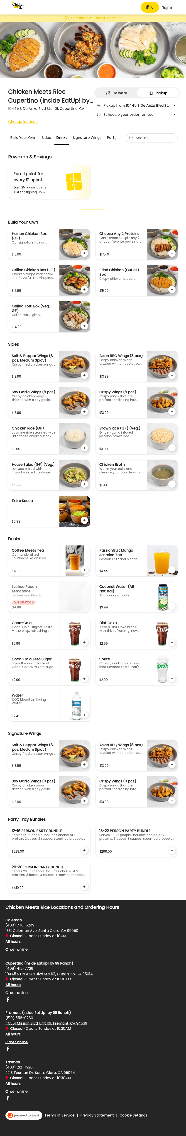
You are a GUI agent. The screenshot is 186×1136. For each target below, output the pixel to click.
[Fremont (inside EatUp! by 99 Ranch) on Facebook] (7, 1050)
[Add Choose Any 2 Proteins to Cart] (172, 253)
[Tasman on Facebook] (7, 1099)
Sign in (167, 7)
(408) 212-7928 (19, 1067)
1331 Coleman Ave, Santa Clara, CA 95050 (41, 930)
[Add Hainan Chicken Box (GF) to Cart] (84, 253)
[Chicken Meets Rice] (17, 5)
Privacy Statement (97, 1115)
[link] (23, 138)
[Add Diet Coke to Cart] (172, 642)
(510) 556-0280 (19, 1017)
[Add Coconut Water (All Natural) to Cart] (172, 606)
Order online (16, 949)
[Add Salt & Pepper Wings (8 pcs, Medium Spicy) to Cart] (84, 375)
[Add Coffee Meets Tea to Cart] (84, 570)
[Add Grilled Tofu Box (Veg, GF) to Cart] (84, 325)
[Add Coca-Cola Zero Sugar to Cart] (84, 678)
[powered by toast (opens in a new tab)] (23, 1115)
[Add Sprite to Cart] (172, 678)
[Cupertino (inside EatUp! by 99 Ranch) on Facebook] (7, 1000)
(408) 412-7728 (19, 968)
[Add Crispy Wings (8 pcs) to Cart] (172, 411)
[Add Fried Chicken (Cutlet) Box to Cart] (172, 289)
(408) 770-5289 (19, 925)
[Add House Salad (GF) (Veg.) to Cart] (84, 484)
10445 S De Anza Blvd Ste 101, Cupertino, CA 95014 (49, 973)
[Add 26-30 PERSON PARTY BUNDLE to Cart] (84, 886)
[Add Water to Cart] (84, 715)
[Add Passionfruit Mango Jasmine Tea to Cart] (172, 570)
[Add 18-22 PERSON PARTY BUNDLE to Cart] (172, 850)
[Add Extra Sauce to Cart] (84, 520)
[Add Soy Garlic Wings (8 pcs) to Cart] (84, 411)
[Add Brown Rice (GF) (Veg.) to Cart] (172, 447)
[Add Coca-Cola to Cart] (84, 642)
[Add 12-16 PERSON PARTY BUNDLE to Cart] (84, 850)
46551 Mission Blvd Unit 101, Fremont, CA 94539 (46, 1023)
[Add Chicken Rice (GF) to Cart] (84, 447)
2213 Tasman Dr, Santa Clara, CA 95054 (40, 1072)
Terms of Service (59, 1115)
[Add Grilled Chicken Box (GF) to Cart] (84, 289)
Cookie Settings (133, 1115)
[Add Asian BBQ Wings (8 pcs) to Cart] (172, 375)
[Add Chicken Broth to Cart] (172, 484)
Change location (23, 121)
